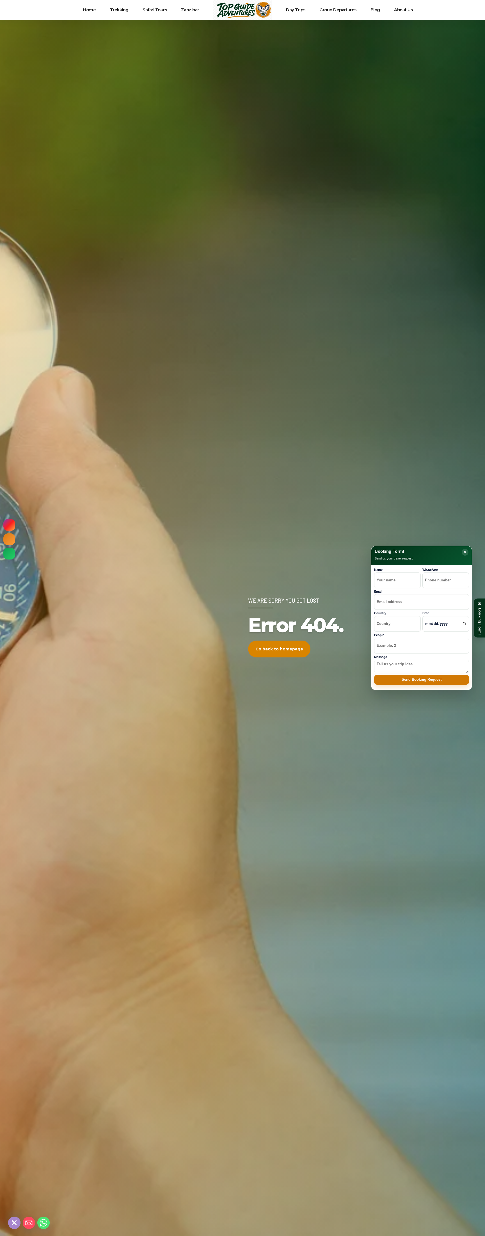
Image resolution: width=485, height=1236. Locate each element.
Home (89, 9)
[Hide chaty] (14, 1223)
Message (380, 657)
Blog (375, 9)
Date (425, 613)
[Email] (29, 1223)
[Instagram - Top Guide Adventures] (9, 525)
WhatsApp (430, 569)
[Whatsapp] (43, 1223)
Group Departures (337, 9)
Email (378, 591)
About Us (403, 9)
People (379, 635)
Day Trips (295, 9)
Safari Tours (155, 9)
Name (378, 569)
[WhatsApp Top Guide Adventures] (9, 553)
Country (380, 613)
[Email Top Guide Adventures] (9, 539)
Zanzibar (190, 9)
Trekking (119, 9)
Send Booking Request (421, 680)
